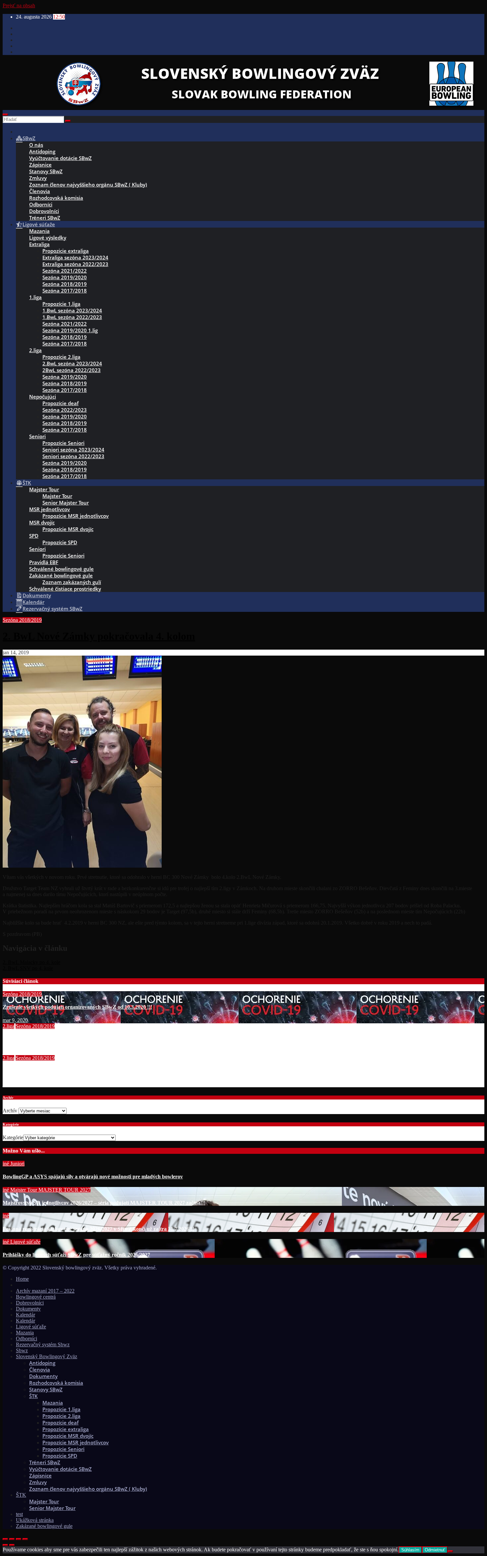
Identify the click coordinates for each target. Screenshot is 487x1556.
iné (6, 1163)
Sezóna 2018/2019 (64, 284)
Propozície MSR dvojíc (67, 529)
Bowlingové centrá (36, 1297)
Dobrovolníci (44, 211)
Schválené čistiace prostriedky (65, 588)
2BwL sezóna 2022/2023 (71, 370)
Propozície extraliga (65, 1429)
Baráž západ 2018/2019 (29, 1039)
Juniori (17, 1163)
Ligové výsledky (47, 237)
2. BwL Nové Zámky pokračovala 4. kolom (99, 636)
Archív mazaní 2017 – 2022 (45, 1291)
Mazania (39, 231)
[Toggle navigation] (5, 115)
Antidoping (42, 151)
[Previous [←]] (5, 1545)
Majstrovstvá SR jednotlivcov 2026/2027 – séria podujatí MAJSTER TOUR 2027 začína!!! (104, 1203)
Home (22, 1279)
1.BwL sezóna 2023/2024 (72, 310)
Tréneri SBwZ (44, 217)
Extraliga (39, 244)
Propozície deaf (60, 403)
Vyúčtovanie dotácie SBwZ (60, 158)
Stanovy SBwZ (46, 171)
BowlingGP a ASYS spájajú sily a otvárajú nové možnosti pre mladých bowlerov (93, 1176)
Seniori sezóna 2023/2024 (73, 449)
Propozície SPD (59, 542)
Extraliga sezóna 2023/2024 (75, 257)
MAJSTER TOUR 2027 (64, 1190)
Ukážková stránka (35, 1520)
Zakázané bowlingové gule (61, 575)
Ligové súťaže (25, 1242)
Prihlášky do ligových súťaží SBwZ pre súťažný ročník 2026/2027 (76, 1255)
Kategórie (13, 1137)
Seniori (37, 436)
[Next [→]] (12, 1545)
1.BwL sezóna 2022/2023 (72, 317)
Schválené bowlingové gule (61, 568)
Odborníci (40, 204)
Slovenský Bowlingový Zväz (46, 1356)
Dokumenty (28, 1309)
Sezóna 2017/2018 (64, 290)
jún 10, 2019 (16, 1052)
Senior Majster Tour (65, 502)
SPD (33, 535)
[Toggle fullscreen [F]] (18, 1539)
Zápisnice (40, 164)
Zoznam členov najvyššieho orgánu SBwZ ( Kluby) (88, 184)
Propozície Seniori (63, 443)
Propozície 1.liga (61, 303)
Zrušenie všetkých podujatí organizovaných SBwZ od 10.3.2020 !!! (77, 1007)
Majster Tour (44, 489)
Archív (10, 1110)
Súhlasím (410, 1549)
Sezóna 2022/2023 (64, 409)
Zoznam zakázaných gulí (71, 582)
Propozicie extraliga (65, 250)
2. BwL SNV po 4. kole (28, 968)
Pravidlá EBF (43, 562)
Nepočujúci (42, 396)
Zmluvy (38, 178)
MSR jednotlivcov (49, 509)
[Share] (12, 1539)
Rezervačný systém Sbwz (43, 1344)
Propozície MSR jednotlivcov (75, 515)
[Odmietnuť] (450, 1551)
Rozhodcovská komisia (56, 197)
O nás (36, 144)
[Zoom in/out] (25, 1539)
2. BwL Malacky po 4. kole (31, 962)
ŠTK (33, 1396)
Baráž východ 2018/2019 (30, 1071)
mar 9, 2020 (15, 1020)
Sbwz (22, 1350)
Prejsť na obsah (19, 5)
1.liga (35, 297)
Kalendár (25, 1314)
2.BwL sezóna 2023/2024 (72, 363)
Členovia (39, 191)
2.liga (35, 350)
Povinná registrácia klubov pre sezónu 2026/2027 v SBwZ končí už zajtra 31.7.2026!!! (98, 1229)
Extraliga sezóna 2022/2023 (75, 264)
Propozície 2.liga (61, 356)
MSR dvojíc (42, 522)
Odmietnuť (435, 1549)
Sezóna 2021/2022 (64, 270)
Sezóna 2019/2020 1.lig (70, 330)
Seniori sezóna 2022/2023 (73, 456)
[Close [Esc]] (5, 1539)
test (19, 1514)
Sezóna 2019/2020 (64, 277)
